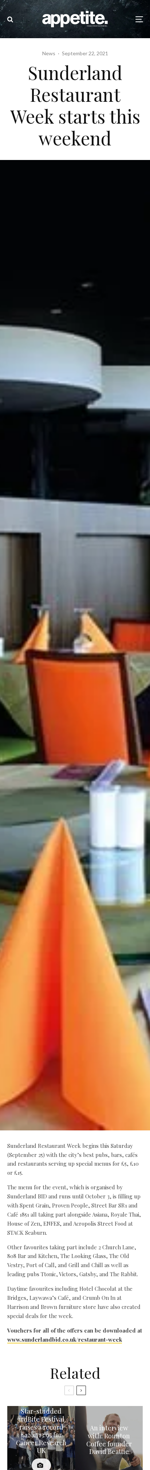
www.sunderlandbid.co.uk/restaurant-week (64, 1339)
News (48, 53)
